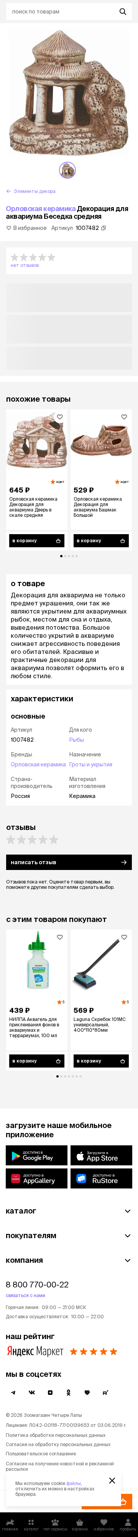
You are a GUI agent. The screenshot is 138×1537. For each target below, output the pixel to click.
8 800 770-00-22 (37, 1284)
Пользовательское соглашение (41, 1453)
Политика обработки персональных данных (55, 1435)
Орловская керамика (41, 208)
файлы (73, 1483)
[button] (69, 260)
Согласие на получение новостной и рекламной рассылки (60, 1466)
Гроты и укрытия (90, 764)
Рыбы (76, 740)
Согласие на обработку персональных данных (58, 1444)
